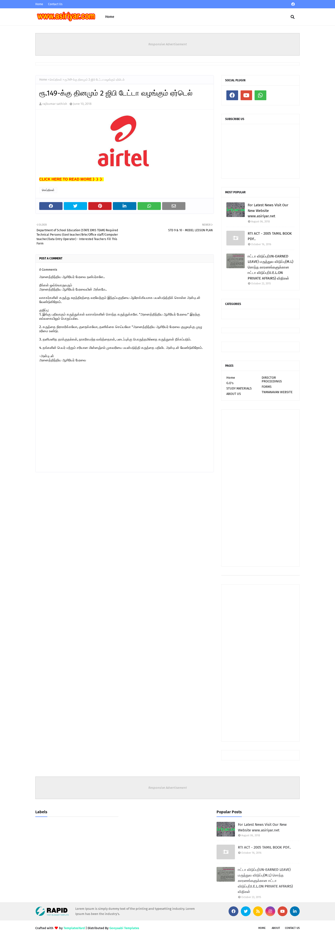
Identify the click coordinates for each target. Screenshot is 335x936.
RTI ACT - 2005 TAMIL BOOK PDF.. (270, 236)
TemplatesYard (74, 928)
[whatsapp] (260, 95)
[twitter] (246, 911)
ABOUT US (233, 394)
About (276, 928)
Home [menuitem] (109, 17)
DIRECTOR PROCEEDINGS (272, 379)
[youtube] (246, 95)
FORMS (266, 387)
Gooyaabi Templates (124, 928)
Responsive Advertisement (167, 44)
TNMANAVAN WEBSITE (277, 392)
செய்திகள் (56, 79)
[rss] (258, 911)
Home (39, 4)
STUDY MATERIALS (239, 388)
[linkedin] (295, 911)
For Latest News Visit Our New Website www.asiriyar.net (268, 210)
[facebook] (293, 4)
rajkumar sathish (54, 104)
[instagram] (270, 911)
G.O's (229, 383)
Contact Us (55, 4)
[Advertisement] (260, 487)
